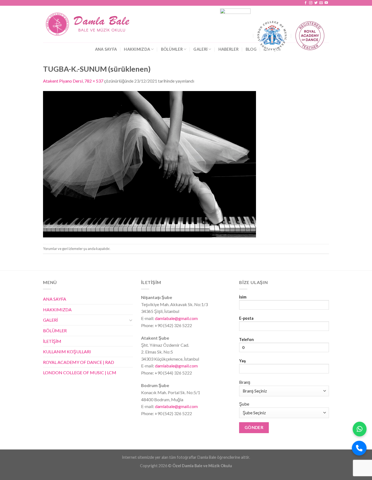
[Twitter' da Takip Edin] (316, 3)
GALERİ (200, 49)
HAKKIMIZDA (137, 49)
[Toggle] (131, 320)
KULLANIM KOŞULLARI (67, 351)
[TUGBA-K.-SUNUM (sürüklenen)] (149, 163)
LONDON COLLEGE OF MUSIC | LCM (79, 372)
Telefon (246, 339)
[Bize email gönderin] (321, 3)
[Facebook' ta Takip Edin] (305, 3)
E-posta (246, 318)
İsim (242, 297)
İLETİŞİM (52, 341)
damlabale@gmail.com (176, 318)
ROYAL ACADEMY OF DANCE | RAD (78, 362)
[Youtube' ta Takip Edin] (326, 3)
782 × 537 (93, 80)
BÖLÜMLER (172, 49)
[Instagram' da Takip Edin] (310, 3)
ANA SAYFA (106, 49)
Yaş (242, 360)
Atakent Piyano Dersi (63, 80)
